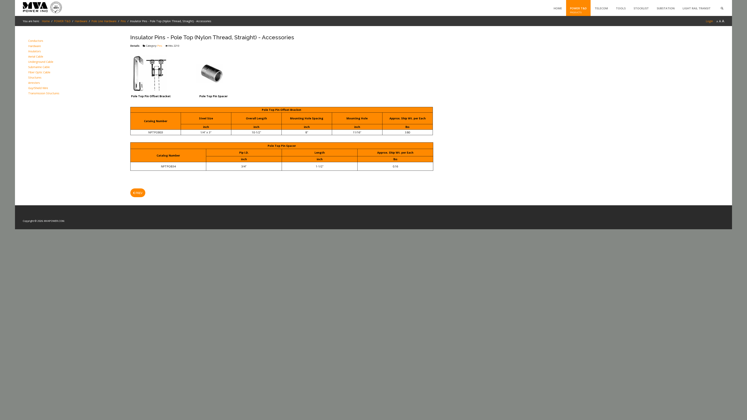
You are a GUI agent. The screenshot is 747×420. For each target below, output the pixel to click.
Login (709, 21)
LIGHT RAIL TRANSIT (697, 8)
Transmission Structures (43, 93)
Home (558, 8)
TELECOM (601, 8)
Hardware (34, 46)
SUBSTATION (666, 8)
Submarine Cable (39, 67)
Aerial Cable (35, 56)
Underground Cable (40, 62)
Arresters (34, 83)
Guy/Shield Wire (38, 88)
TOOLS (621, 8)
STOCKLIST (641, 8)
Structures (34, 77)
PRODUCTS (576, 12)
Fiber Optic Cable (39, 72)
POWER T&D (578, 8)
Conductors (35, 41)
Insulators (34, 51)
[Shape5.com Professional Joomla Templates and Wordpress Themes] (31, 214)
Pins (159, 45)
